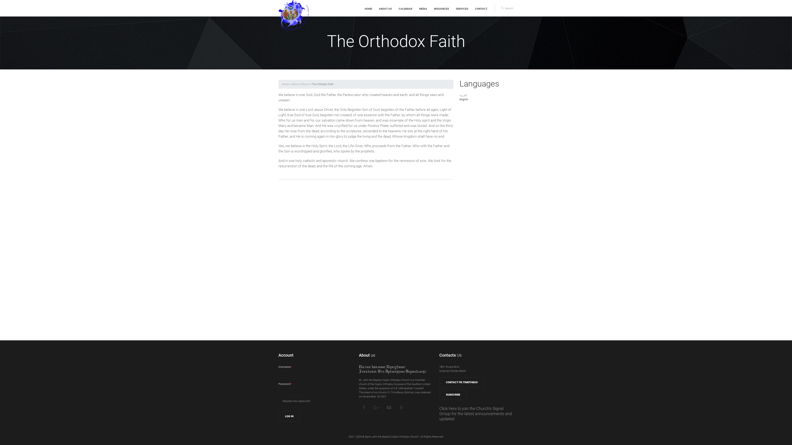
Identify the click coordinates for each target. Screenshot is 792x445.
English (464, 99)
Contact (481, 8)
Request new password (296, 401)
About (294, 84)
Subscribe (453, 394)
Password (285, 383)
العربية (463, 95)
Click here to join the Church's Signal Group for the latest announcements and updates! (475, 413)
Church (305, 84)
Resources (441, 8)
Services (462, 8)
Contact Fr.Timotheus (462, 382)
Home (368, 8)
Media (423, 8)
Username (285, 366)
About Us (385, 8)
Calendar (405, 8)
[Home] (293, 8)
